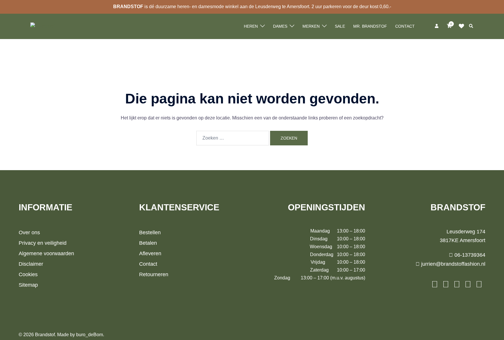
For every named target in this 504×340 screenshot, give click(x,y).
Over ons (29, 232)
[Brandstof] (42, 26)
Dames (280, 26)
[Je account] (437, 26)
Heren (251, 26)
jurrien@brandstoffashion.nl (452, 264)
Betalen (148, 243)
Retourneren (153, 274)
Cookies (28, 274)
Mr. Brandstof (370, 26)
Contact (405, 26)
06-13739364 (469, 255)
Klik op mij (463, 26)
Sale (340, 26)
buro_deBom (89, 334)
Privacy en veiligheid (42, 243)
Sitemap (28, 285)
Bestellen (150, 232)
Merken (311, 26)
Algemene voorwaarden (46, 253)
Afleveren (150, 253)
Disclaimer (31, 264)
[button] (471, 26)
